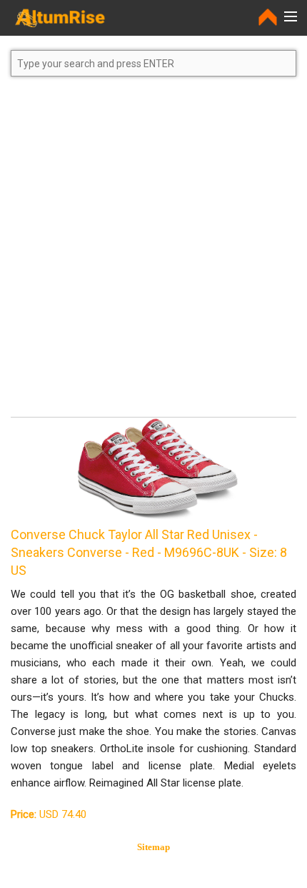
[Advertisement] (153, 253)
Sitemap (153, 847)
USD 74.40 (48, 814)
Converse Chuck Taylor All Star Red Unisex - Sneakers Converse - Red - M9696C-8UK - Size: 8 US (149, 552)
